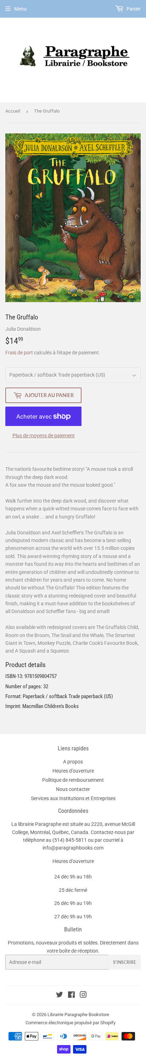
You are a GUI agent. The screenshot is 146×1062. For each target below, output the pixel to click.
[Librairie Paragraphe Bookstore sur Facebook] (71, 995)
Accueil (12, 111)
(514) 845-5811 (69, 840)
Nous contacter (73, 789)
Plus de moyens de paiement (43, 435)
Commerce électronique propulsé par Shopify (71, 1022)
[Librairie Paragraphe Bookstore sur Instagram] (83, 995)
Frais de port (19, 352)
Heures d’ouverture (73, 771)
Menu (20, 9)
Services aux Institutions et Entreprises (73, 798)
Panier (133, 9)
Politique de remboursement (73, 780)
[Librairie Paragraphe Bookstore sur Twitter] (59, 995)
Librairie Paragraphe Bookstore (78, 1014)
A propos (73, 761)
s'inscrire (124, 962)
